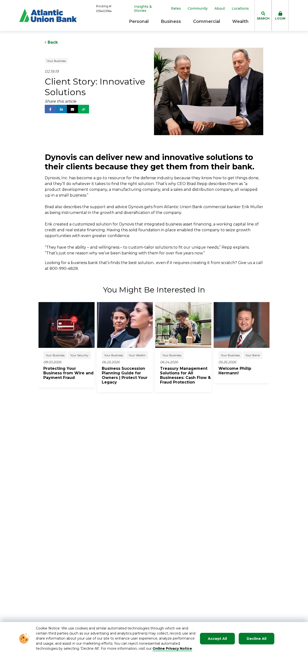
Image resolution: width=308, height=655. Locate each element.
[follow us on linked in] (61, 109)
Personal (139, 21)
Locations (240, 9)
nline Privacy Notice (174, 648)
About (219, 9)
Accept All (217, 638)
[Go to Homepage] (48, 15)
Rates (176, 9)
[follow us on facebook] (50, 109)
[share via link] (83, 109)
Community (198, 9)
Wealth (240, 21)
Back (52, 42)
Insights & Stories (143, 9)
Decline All (256, 638)
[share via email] (72, 109)
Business (171, 21)
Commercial (206, 21)
